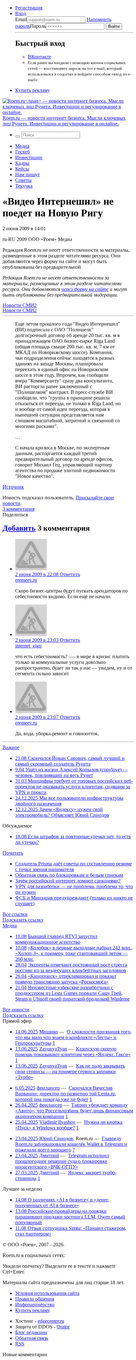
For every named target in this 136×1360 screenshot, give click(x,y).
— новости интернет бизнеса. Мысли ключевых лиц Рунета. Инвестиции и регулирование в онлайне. (64, 120)
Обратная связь (31, 1338)
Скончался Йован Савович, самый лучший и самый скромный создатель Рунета (70, 761)
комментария (18, 509)
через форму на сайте (84, 289)
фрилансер (48, 1088)
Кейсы (22, 169)
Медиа (22, 146)
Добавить (19, 528)
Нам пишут (27, 174)
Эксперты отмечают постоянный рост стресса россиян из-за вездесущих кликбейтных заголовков (71, 967)
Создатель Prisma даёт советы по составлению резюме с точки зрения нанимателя (73, 866)
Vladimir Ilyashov (57, 1122)
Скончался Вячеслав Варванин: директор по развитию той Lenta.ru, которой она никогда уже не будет (65, 1093)
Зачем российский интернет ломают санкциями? (68, 880)
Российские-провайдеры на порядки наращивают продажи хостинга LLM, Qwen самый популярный (70, 1216)
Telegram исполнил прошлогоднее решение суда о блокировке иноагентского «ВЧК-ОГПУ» (62, 1161)
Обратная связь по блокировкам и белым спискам (69, 875)
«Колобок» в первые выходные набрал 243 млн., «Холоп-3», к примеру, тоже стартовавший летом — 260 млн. (74, 953)
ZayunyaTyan (53, 1048)
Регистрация (28, 7)
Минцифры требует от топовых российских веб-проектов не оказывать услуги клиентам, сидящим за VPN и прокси (74, 786)
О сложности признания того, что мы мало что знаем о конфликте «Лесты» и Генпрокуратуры (73, 1037)
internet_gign (28, 645)
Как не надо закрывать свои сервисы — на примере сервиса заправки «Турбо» (70, 1071)
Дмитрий (49, 1155)
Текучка (24, 186)
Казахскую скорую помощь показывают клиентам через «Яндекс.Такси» (73, 1051)
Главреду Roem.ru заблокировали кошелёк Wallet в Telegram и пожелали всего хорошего (71, 1144)
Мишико (48, 1031)
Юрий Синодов (56, 1138)
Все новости (16, 1009)
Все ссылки (15, 914)
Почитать (13, 853)
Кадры (22, 163)
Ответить (70, 574)
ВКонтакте (39, 56)
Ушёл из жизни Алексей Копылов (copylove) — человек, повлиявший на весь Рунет (71, 772)
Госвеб (22, 151)
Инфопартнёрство (34, 1304)
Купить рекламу (32, 90)
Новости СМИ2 (20, 305)
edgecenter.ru (51, 1321)
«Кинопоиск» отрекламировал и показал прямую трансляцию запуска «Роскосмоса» (65, 978)
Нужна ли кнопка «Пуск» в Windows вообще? (68, 1124)
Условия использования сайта (47, 1293)
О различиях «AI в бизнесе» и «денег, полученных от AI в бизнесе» (62, 1202)
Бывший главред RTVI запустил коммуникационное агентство (56, 939)
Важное (11, 747)
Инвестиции (28, 157)
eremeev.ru (26, 580)
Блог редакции (31, 1332)
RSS (19, 1343)
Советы (23, 180)
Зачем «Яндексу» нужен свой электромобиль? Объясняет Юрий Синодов (62, 812)
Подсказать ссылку (23, 920)
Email (21, 19)
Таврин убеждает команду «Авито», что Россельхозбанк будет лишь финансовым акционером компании (74, 1110)
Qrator (63, 1326)
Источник (13, 487)
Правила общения (34, 1299)
